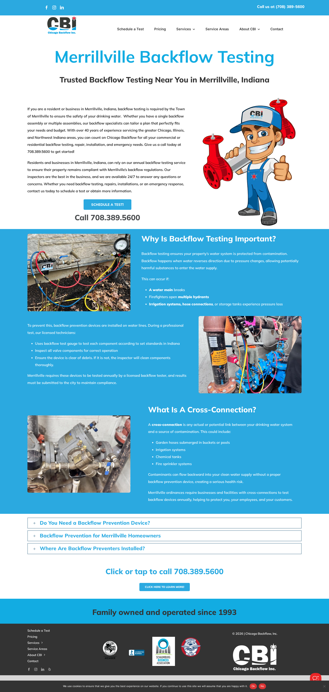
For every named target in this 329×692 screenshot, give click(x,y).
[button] (164, 523)
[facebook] (47, 8)
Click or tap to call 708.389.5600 (164, 571)
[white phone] (62, 17)
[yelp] (49, 669)
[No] (324, 686)
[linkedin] (62, 8)
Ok (253, 686)
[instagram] (54, 8)
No (262, 686)
